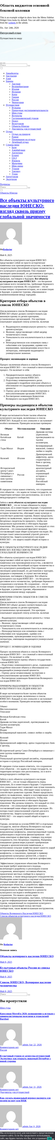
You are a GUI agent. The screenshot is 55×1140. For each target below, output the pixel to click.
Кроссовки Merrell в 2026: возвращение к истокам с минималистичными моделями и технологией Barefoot (27, 1016)
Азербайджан (18, 150)
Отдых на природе (21, 134)
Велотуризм (18, 123)
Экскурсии (11, 179)
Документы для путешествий (26, 129)
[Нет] (53, 1139)
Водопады (17, 115)
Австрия (16, 84)
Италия (15, 89)
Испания (16, 92)
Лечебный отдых (20, 142)
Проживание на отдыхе (23, 139)
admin (25, 1044)
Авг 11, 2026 (35, 1087)
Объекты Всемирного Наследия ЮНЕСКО (21, 913)
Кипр (14, 94)
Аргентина (17, 152)
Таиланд (16, 171)
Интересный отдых (10, 33)
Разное (15, 137)
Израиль (16, 160)
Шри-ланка (17, 166)
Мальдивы (17, 163)
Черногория (18, 102)
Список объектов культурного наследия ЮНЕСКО (25, 916)
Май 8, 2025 (6, 962)
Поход (15, 121)
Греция (15, 97)
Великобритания (20, 86)
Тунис (15, 174)
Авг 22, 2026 (35, 1044)
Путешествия (12, 105)
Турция (15, 168)
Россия (15, 99)
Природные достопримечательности (30, 110)
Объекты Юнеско (20, 126)
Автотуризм (12, 176)
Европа (9, 81)
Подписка (5, 184)
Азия (8, 78)
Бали (14, 147)
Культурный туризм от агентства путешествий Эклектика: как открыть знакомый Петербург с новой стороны (25, 1058)
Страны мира (12, 145)
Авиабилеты (12, 73)
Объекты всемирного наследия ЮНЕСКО (27, 956)
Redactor (7, 249)
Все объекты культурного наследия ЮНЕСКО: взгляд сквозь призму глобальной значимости (27, 208)
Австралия (11, 76)
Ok (49, 1138)
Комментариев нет (9, 1047)
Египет (15, 155)
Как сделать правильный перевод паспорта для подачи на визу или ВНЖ (25, 1099)
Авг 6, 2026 (34, 1126)
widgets (12, 22)
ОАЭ (14, 158)
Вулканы (16, 107)
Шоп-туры (17, 113)
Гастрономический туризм (25, 118)
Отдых (9, 131)
